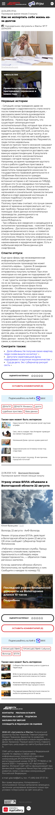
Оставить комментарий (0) (27, 386)
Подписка (31, 716)
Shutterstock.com (9, 67)
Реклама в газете (25, 713)
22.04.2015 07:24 (8, 11)
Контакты (8, 713)
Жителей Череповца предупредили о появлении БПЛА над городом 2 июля (29, 684)
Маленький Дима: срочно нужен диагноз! (30, 440)
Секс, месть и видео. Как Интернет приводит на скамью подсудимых (31, 433)
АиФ (21, 525)
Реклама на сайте (12, 716)
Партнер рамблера (25, 802)
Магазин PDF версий (13, 720)
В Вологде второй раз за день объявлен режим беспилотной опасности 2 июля (29, 675)
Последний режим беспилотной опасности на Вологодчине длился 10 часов (27, 591)
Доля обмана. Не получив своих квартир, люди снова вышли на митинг (28, 352)
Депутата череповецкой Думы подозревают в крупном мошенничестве (27, 358)
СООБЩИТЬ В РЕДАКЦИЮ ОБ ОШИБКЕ (22, 724)
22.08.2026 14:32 (8, 473)
